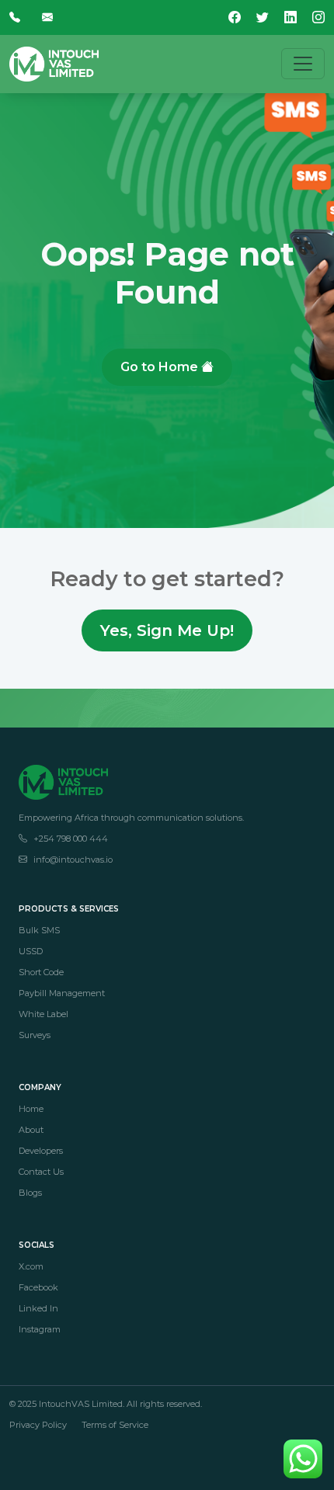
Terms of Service (115, 1424)
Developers (41, 1150)
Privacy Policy (38, 1424)
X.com (31, 1266)
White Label (43, 1014)
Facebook (38, 1287)
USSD (31, 951)
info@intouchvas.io (73, 859)
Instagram (40, 1329)
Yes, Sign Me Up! (167, 630)
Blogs (30, 1192)
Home (31, 1108)
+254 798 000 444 (70, 838)
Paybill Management (62, 993)
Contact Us (41, 1171)
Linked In (38, 1308)
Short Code (41, 972)
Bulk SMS (39, 930)
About (31, 1129)
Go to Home (160, 366)
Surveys (34, 1035)
